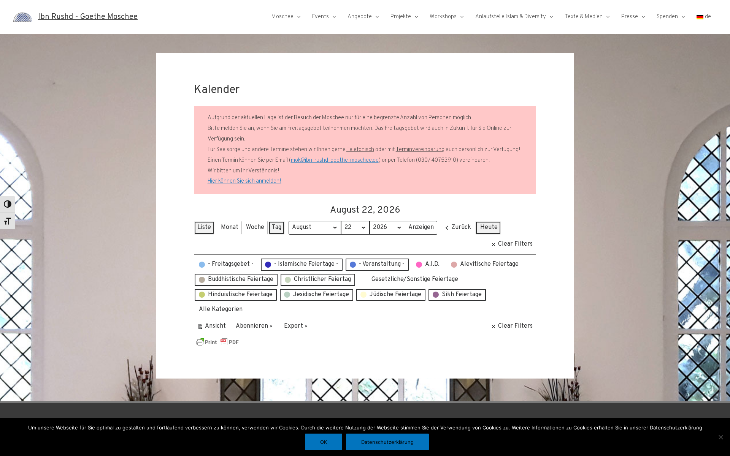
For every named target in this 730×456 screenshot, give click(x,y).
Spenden (667, 17)
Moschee (282, 17)
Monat (229, 227)
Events (320, 17)
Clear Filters (515, 244)
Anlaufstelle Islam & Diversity (510, 17)
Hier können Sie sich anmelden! (244, 181)
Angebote (360, 17)
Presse (629, 17)
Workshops (443, 17)
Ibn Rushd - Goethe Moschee (88, 17)
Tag (276, 227)
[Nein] (720, 437)
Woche (255, 227)
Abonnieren (252, 326)
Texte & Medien (584, 17)
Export (293, 326)
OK (323, 442)
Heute (489, 227)
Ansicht (213, 327)
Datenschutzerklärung (387, 442)
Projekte (400, 17)
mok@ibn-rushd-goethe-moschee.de (335, 160)
